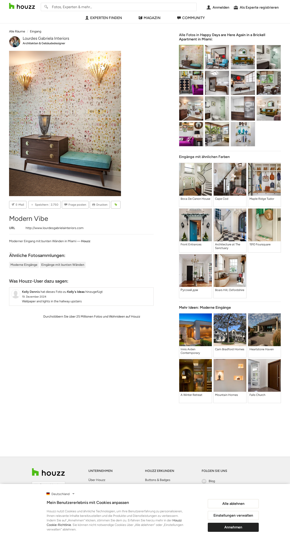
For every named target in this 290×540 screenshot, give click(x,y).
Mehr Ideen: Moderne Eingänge (205, 307)
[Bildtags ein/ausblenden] (116, 205)
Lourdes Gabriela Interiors (46, 38)
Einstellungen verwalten (233, 515)
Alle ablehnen (233, 503)
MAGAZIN (152, 18)
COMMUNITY (193, 18)
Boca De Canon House (195, 198)
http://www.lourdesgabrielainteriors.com (55, 228)
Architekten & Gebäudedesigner (44, 43)
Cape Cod (221, 198)
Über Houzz (96, 480)
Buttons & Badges (157, 480)
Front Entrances (191, 244)
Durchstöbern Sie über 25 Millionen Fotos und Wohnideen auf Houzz (91, 316)
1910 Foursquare (260, 244)
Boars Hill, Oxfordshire (229, 290)
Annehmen (233, 527)
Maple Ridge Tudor (261, 198)
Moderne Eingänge (23, 265)
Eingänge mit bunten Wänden (62, 265)
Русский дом (189, 290)
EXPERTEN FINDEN (106, 18)
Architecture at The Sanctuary (227, 246)
